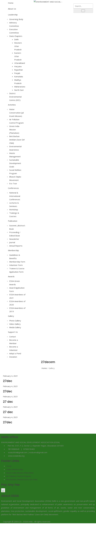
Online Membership (14, 469)
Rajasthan (18, 70)
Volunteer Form (16, 265)
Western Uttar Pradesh (18, 46)
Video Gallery (15, 324)
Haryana (18, 66)
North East (19, 90)
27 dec (8, 402)
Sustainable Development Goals (15, 163)
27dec (7, 381)
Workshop (13, 209)
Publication (12, 221)
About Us (12, 8)
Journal (12, 242)
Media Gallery (15, 327)
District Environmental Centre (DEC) (15, 96)
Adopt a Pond (15, 353)
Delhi (16, 39)
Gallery (11, 316)
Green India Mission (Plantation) (14, 129)
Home (10, 3)
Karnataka (18, 76)
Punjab (17, 73)
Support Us (13, 332)
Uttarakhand (19, 63)
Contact (12, 336)
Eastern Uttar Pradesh (18, 56)
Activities (12, 104)
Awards (11, 276)
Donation (13, 357)
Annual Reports (15, 245)
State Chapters (15, 36)
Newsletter (14, 239)
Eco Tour (13, 183)
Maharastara (19, 86)
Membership (13, 250)
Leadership (13, 14)
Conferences (13, 188)
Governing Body (16, 19)
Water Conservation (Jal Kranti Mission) (16, 112)
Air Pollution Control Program (18, 476)
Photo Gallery (15, 320)
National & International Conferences (14, 196)
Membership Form (17, 261)
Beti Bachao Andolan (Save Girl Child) (17, 139)
